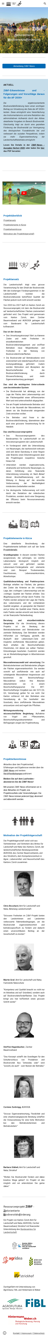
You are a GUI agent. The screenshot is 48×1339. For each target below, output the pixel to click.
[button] (3, 3)
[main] (24, 30)
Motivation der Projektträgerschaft (18, 234)
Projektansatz (9, 220)
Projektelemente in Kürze (14, 225)
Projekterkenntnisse (12, 229)
